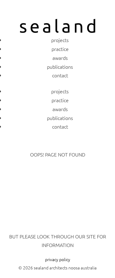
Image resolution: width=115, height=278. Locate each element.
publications (60, 66)
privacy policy (57, 259)
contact (60, 75)
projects (60, 40)
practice (60, 48)
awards (60, 57)
